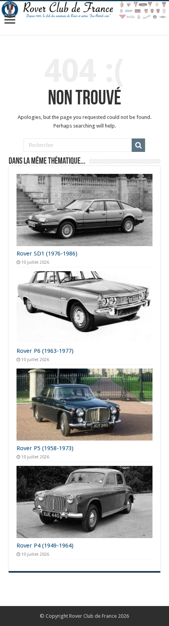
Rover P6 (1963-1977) (45, 350)
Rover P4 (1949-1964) (45, 545)
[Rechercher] (138, 145)
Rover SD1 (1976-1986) (47, 253)
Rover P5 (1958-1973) (45, 448)
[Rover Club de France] (84, 10)
